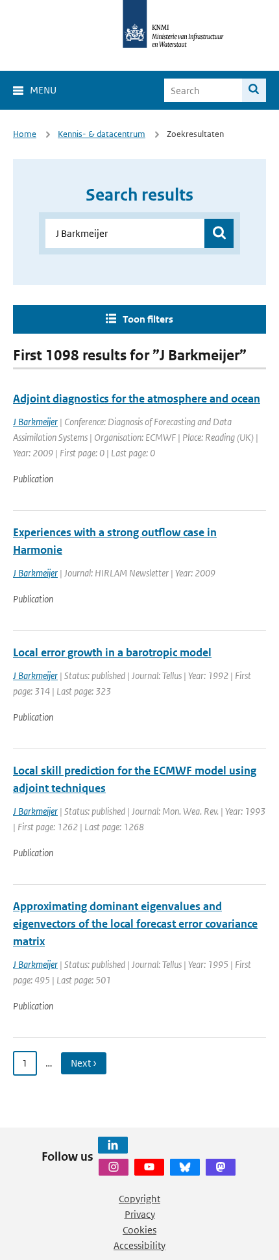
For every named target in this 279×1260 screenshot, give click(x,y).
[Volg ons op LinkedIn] (112, 1145)
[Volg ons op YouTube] (149, 1167)
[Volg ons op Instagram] (113, 1167)
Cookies (139, 1230)
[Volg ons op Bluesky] (184, 1167)
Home (24, 134)
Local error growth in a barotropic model (112, 652)
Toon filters (148, 319)
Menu (43, 90)
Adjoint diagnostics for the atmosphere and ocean (136, 398)
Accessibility (139, 1245)
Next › (84, 1063)
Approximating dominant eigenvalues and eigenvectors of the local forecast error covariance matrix (135, 923)
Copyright (139, 1198)
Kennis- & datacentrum (101, 134)
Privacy (140, 1214)
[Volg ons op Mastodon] (220, 1167)
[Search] (254, 90)
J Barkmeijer (35, 421)
